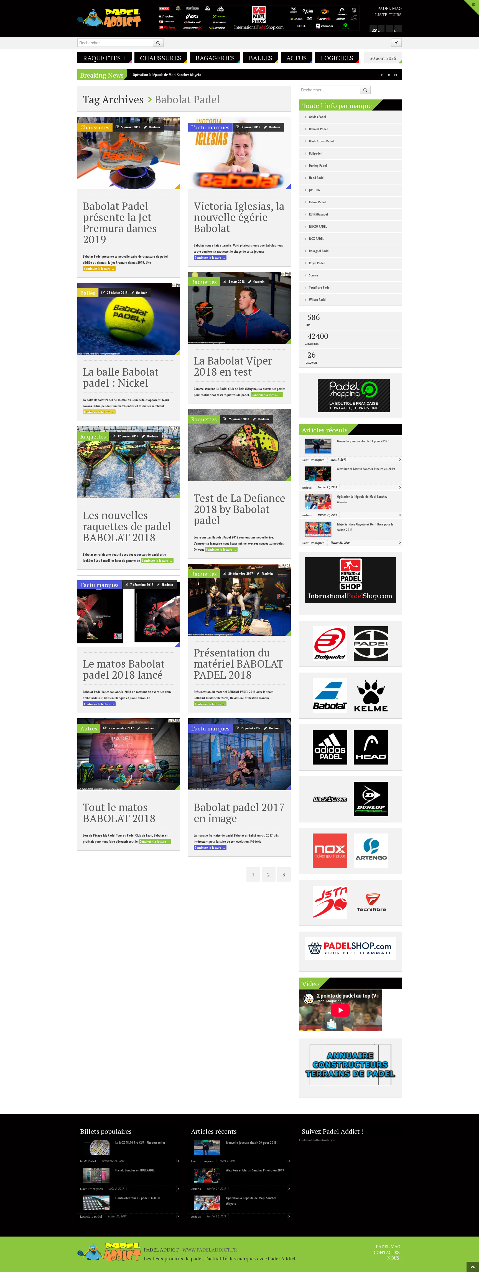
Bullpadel (315, 153)
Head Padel (316, 177)
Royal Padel (317, 263)
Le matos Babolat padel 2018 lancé (124, 669)
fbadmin (154, 127)
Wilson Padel (317, 299)
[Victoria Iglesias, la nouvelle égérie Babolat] (239, 153)
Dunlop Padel (318, 165)
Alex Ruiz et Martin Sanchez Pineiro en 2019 (366, 468)
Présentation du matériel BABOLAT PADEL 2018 (238, 663)
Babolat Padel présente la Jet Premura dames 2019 (120, 222)
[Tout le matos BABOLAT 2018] (128, 754)
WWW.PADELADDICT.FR (209, 1250)
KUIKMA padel (318, 214)
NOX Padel (88, 1161)
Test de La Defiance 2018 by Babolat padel (239, 509)
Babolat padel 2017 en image (239, 812)
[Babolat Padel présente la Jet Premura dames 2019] (128, 153)
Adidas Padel (317, 116)
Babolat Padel (318, 129)
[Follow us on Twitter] (389, 28)
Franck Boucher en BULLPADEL (135, 1170)
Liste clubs (388, 15)
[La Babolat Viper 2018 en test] (239, 308)
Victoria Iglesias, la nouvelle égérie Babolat (239, 217)
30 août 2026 (383, 58)
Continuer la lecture (99, 268)
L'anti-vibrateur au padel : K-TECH (137, 1198)
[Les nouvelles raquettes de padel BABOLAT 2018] (128, 462)
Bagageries (215, 57)
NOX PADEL (316, 238)
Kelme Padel (317, 202)
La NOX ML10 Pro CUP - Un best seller (140, 1142)
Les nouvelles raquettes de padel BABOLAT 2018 (127, 526)
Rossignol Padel (319, 250)
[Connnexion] (396, 43)
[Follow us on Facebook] (381, 28)
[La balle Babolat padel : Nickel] (128, 319)
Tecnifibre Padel (319, 287)
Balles (260, 57)
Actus (296, 57)
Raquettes (104, 57)
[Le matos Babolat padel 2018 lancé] (128, 611)
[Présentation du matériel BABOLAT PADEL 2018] (239, 600)
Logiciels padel (91, 1216)
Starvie (313, 275)
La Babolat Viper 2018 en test (233, 366)
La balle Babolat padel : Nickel (121, 377)
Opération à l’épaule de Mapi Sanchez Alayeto (167, 74)
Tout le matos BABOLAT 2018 (119, 812)
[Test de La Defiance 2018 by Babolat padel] (239, 445)
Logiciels (337, 57)
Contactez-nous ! (388, 1255)
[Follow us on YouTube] (398, 28)
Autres (88, 728)
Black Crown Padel (321, 141)
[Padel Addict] (109, 17)
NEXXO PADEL (318, 226)
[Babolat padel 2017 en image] (239, 754)
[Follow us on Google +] (373, 28)
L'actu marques (210, 127)
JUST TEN (314, 190)
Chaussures (161, 57)
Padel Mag (389, 8)
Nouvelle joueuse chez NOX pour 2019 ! (363, 441)
